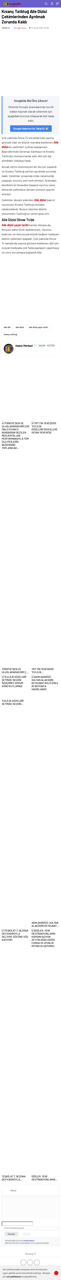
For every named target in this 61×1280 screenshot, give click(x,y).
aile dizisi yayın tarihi (38, 327)
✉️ (35, 345)
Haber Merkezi (24, 345)
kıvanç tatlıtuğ (10, 334)
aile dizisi (20, 327)
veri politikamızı (13, 1276)
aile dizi (7, 327)
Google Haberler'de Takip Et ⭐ (30, 128)
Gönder (11, 1233)
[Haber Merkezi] (9, 349)
